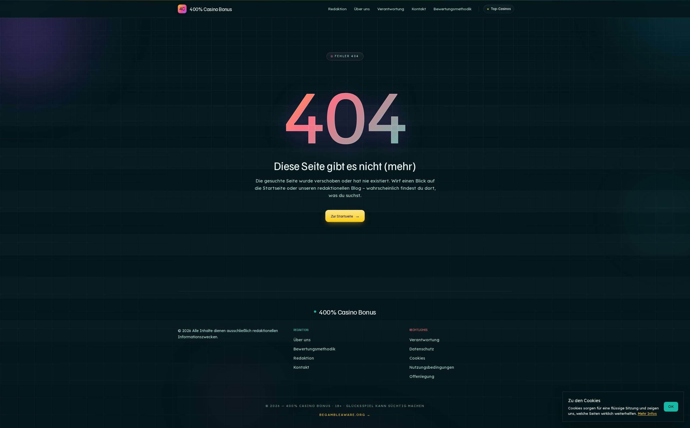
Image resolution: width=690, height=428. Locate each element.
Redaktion (304, 358)
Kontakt (301, 367)
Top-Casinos (499, 9)
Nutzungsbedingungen (431, 367)
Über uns (302, 339)
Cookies (417, 358)
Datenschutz (421, 348)
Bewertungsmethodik (314, 348)
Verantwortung (424, 339)
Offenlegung (421, 376)
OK (671, 406)
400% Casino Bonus (347, 311)
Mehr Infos (647, 413)
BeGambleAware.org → (344, 415)
